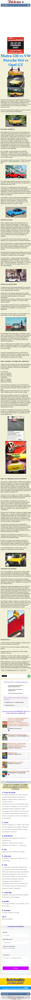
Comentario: (6, 955)
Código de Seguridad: (9, 946)
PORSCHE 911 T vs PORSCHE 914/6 (14, 702)
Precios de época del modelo (16, 693)
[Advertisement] (15, 22)
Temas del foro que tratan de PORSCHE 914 (15, 690)
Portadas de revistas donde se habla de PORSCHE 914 (15, 686)
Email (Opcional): (7, 939)
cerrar (19, 999)
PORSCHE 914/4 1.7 (10, 705)
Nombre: (5, 932)
